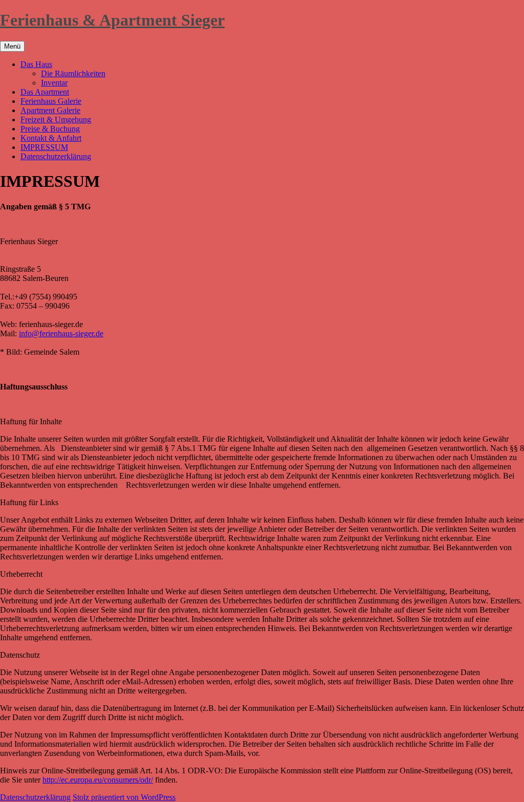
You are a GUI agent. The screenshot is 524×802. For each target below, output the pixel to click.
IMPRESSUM (44, 147)
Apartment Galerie (50, 110)
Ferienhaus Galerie (50, 101)
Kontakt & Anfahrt (50, 138)
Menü (12, 46)
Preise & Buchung (50, 128)
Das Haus (36, 64)
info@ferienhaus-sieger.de (61, 333)
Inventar (54, 82)
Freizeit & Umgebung (55, 119)
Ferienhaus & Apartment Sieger (112, 20)
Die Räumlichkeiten (73, 73)
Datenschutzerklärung (55, 156)
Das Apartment (44, 92)
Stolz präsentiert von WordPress (124, 797)
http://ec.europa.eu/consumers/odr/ (97, 779)
